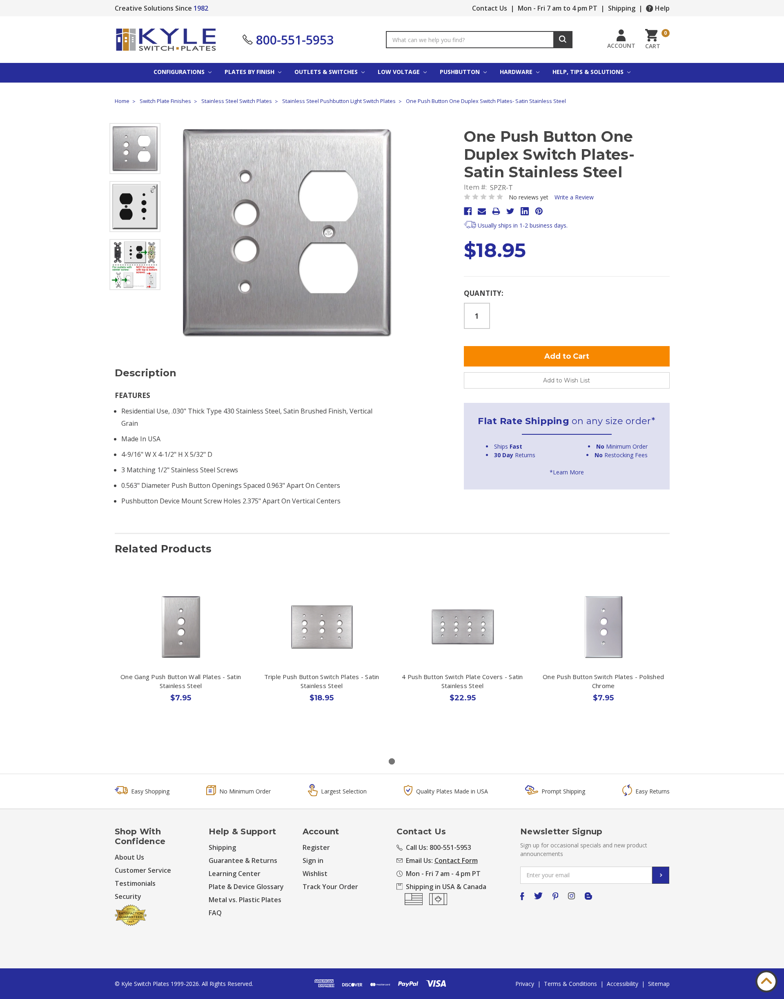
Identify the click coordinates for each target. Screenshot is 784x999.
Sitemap (659, 984)
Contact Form (456, 860)
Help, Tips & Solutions (588, 72)
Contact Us (489, 8)
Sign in (313, 860)
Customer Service (143, 870)
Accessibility (622, 984)
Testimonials (135, 883)
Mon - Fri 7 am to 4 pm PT (557, 8)
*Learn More (567, 472)
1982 (201, 8)
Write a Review (574, 197)
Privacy (524, 984)
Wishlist (315, 873)
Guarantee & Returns (243, 860)
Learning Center (235, 873)
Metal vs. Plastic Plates (245, 899)
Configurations (180, 72)
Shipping (621, 8)
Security (128, 896)
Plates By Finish (250, 72)
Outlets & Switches (326, 72)
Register (316, 847)
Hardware (517, 72)
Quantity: (483, 293)
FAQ (215, 912)
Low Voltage (399, 72)
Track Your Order (330, 886)
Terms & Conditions (570, 984)
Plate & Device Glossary (246, 886)
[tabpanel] (180, 659)
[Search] (562, 39)
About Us (129, 857)
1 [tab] (392, 761)
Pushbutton (460, 72)
